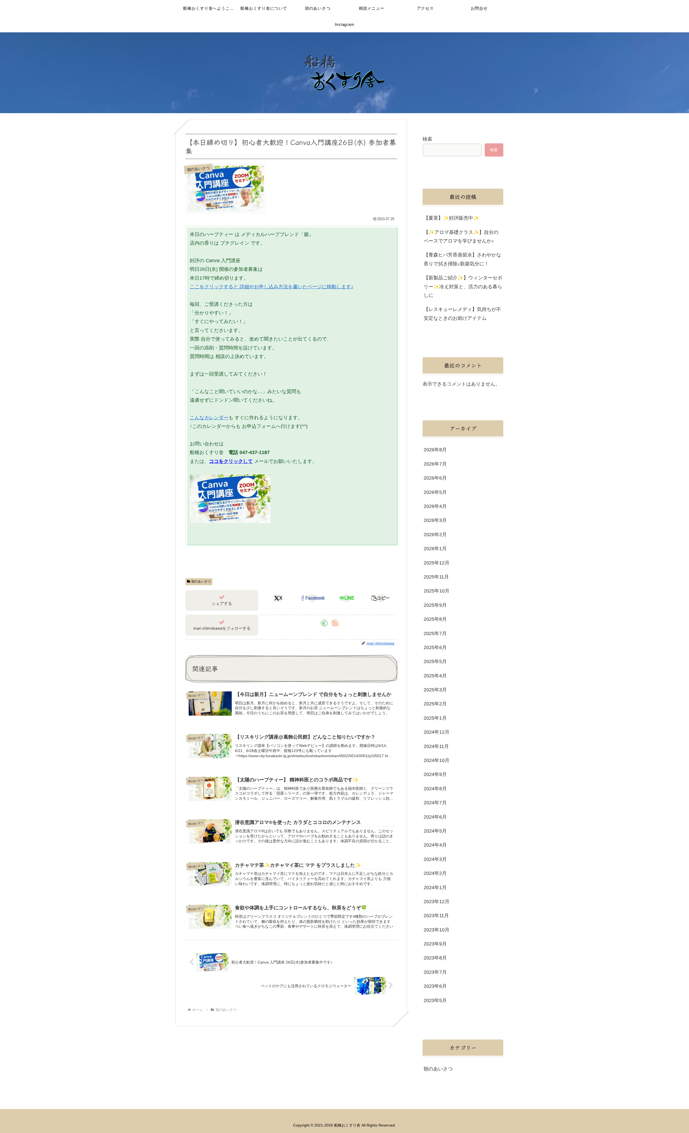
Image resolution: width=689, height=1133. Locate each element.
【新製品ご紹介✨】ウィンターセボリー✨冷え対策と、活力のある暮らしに (463, 286)
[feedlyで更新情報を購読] (324, 623)
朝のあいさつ (201, 581)
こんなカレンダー (209, 417)
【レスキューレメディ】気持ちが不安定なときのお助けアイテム (462, 314)
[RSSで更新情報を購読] (335, 623)
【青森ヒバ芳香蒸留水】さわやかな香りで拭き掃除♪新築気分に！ (462, 259)
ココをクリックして (231, 461)
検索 (427, 139)
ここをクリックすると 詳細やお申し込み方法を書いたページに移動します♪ (271, 286)
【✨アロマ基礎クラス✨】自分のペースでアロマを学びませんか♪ (461, 237)
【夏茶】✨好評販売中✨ (451, 218)
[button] (381, 598)
